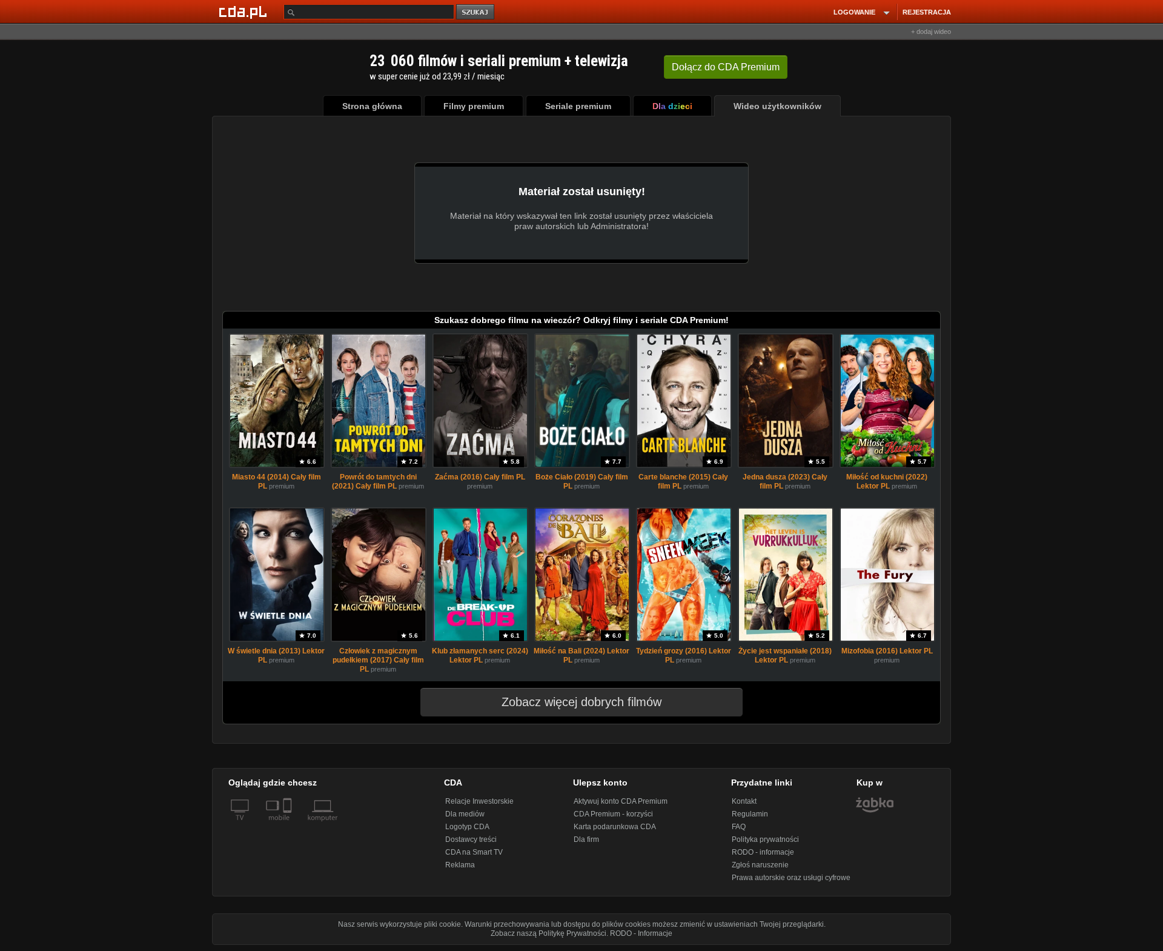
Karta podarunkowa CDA (615, 827)
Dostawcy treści (471, 839)
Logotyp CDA (467, 827)
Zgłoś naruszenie (760, 865)
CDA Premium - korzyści (613, 814)
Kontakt (744, 801)
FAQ (739, 827)
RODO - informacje (763, 852)
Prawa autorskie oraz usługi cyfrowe (791, 877)
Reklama (460, 865)
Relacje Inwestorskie (479, 801)
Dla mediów (465, 814)
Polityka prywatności (765, 839)
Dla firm (586, 839)
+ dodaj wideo (931, 31)
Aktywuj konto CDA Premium (621, 801)
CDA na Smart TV (474, 852)
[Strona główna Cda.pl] (244, 11)
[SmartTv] (288, 825)
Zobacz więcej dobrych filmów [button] (581, 702)
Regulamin (750, 814)
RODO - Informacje (641, 933)
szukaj (476, 12)
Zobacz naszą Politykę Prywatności (548, 933)
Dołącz (726, 67)
